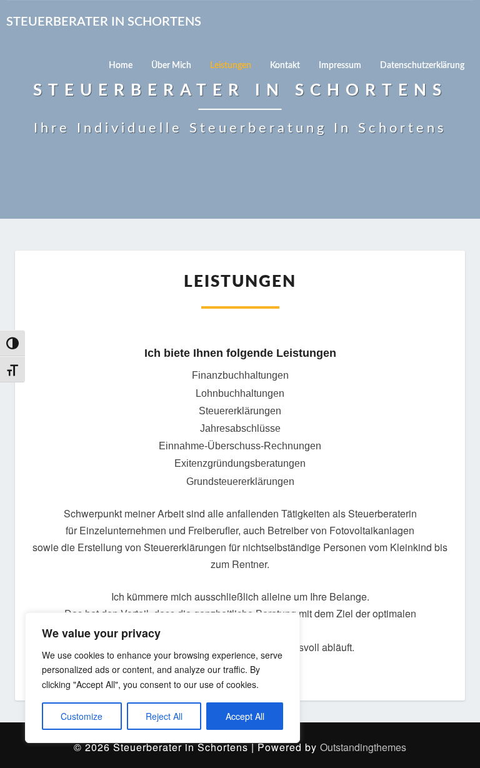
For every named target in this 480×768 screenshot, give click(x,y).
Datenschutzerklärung (422, 65)
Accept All (245, 716)
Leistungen (230, 65)
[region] (162, 677)
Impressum (340, 65)
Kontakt (285, 65)
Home (120, 65)
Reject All (164, 716)
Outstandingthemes (363, 747)
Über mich (171, 65)
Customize (81, 716)
